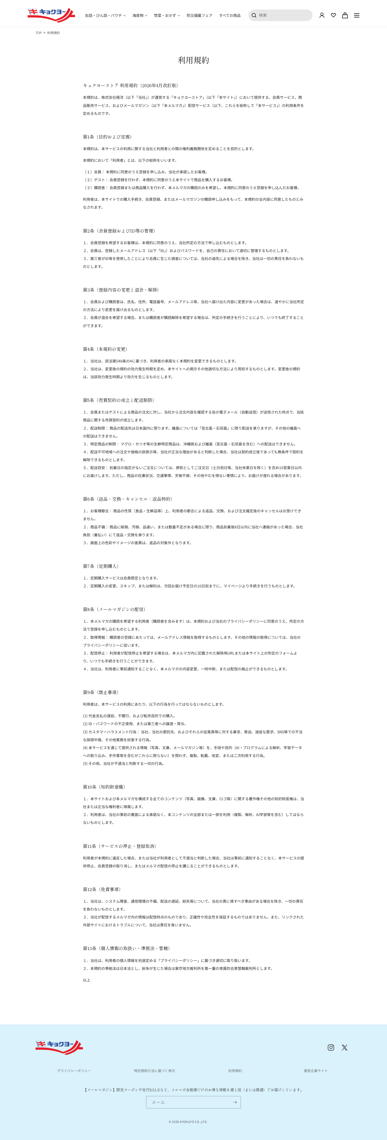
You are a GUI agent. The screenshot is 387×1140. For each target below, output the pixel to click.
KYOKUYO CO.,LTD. (194, 1121)
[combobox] (280, 15)
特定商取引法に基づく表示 (154, 1070)
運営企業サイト (316, 1070)
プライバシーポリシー (74, 1070)
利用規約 (235, 1070)
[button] (105, 15)
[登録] (235, 1102)
